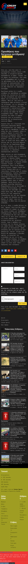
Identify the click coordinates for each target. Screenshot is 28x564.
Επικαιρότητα (5, 475)
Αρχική (3, 318)
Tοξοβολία (4, 509)
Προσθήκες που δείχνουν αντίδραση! (12, 53)
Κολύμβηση (4, 511)
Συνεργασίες (13, 533)
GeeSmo (18, 491)
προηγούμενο (8, 256)
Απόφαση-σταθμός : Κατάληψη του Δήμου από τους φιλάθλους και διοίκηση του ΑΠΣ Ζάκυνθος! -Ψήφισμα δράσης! (18, 401)
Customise (11, 563)
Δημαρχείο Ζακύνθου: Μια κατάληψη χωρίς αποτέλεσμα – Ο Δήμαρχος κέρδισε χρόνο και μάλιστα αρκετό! (18, 360)
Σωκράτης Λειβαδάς (10, 59)
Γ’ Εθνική (23, 508)
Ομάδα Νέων (4, 486)
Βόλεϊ (2, 504)
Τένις (3, 513)
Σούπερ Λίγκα (22, 511)
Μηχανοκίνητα (4, 519)
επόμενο (21, 256)
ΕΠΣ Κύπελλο (4, 482)
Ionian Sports (5, 322)
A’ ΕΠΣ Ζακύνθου (6, 477)
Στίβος (3, 506)
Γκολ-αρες (13, 543)
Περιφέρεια (23, 515)
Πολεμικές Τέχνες (4, 523)
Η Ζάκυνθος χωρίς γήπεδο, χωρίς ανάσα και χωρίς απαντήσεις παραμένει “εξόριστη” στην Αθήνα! (17, 457)
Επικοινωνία (4, 320)
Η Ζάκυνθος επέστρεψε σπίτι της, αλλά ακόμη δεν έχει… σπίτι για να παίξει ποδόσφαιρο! (18, 335)
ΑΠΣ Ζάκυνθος (7, 57)
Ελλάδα (22, 517)
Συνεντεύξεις (13, 529)
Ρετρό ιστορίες (13, 546)
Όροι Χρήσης (4, 325)
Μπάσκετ (3, 502)
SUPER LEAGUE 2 (22, 505)
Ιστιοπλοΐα (4, 516)
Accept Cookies (4, 563)
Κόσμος (22, 519)
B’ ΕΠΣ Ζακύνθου (6, 479)
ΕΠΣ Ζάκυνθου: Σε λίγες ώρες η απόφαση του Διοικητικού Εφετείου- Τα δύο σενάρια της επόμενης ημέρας (18, 444)
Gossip (12, 541)
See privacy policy (6, 561)
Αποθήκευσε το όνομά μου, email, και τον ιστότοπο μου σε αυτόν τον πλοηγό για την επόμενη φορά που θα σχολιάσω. (14, 291)
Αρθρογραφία (13, 537)
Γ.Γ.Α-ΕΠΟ (23, 502)
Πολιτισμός (13, 526)
